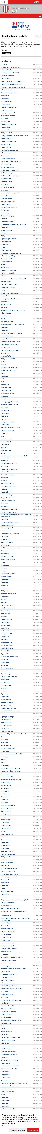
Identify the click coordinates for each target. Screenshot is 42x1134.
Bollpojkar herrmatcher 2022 (9, 1069)
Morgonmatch (5, 696)
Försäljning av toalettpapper (9, 676)
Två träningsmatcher (7, 531)
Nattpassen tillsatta (6, 774)
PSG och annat (5, 728)
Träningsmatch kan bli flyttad (9, 509)
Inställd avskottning (6, 825)
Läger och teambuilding (8, 486)
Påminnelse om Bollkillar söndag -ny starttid (14, 224)
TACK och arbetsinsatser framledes (11, 333)
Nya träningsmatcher (7, 851)
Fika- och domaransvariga (8, 512)
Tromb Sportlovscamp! (7, 1092)
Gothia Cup (4, 264)
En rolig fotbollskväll (7, 937)
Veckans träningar (6, 611)
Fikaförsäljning (5, 822)
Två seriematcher (6, 313)
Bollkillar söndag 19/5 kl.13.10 (9, 404)
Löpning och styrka (6, 419)
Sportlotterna (5, 791)
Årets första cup (5, 1049)
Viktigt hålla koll (5, 498)
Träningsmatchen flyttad (8, 422)
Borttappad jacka (6, 705)
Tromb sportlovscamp (7, 860)
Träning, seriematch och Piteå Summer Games (14, 136)
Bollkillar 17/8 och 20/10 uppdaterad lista (13, 310)
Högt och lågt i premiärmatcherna (10, 67)
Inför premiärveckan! (7, 70)
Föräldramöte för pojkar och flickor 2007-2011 (14, 1083)
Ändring (3, 453)
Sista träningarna (6, 241)
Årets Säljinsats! (5, 1080)
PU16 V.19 (4, 64)
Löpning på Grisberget (7, 717)
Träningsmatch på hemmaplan (10, 533)
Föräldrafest (4, 519)
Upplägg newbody (6, 173)
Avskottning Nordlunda (7, 483)
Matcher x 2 (4, 762)
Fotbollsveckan (5, 1003)
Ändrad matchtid (6, 442)
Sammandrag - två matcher (9, 877)
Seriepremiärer (5, 1043)
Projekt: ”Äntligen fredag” (8, 871)
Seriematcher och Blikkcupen (9, 284)
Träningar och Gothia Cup (8, 133)
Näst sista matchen (6, 101)
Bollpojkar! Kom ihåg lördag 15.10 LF (11, 1020)
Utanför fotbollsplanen (7, 808)
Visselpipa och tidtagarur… (8, 287)
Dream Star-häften (6, 1023)
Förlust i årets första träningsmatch (11, 84)
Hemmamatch (5, 410)
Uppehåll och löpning (7, 336)
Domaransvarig (5, 539)
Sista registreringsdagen (8, 559)
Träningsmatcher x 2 (7, 221)
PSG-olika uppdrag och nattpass (10, 427)
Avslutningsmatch (6, 722)
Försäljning (4, 233)
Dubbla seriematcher (7, 144)
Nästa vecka (4, 118)
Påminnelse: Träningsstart (8, 593)
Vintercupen (4, 551)
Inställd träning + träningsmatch (10, 170)
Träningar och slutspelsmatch (9, 107)
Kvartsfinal (4, 362)
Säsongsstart (5, 880)
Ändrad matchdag (6, 699)
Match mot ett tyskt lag (7, 980)
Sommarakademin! (6, 130)
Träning (3, 888)
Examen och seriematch (8, 748)
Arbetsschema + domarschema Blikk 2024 (13, 279)
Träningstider (5, 489)
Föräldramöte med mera (8, 854)
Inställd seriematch (6, 1014)
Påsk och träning (6, 820)
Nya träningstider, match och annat (11, 176)
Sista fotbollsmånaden (7, 928)
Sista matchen (5, 98)
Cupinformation (5, 694)
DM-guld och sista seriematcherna (11, 253)
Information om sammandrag (9, 874)
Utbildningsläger (6, 399)
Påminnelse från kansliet (8, 1109)
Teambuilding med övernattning (10, 522)
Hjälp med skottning (7, 834)
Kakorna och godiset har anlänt (10, 350)
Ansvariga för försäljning (8, 356)
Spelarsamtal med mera (8, 1089)
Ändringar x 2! (5, 210)
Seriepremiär (4, 156)
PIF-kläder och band (7, 725)
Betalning (3, 759)
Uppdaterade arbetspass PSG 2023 (11, 754)
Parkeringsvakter (6, 679)
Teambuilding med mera (8, 158)
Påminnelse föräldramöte (8, 631)
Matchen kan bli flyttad (7, 495)
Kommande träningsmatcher (9, 463)
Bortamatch (4, 396)
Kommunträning (5, 625)
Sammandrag (5, 213)
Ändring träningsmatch (7, 167)
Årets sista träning (6, 576)
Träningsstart (5, 227)
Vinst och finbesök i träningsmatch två (12, 81)
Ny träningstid (5, 545)
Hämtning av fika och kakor (9, 207)
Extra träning (4, 585)
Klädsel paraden (5, 971)
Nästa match (4, 688)
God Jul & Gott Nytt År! (7, 187)
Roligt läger (4, 447)
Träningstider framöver (7, 181)
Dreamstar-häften (6, 651)
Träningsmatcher (6, 579)
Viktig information (6, 1077)
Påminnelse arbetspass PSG (9, 974)
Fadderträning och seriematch (9, 367)
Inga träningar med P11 (7, 605)
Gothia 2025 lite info (7, 230)
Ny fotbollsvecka (6, 934)
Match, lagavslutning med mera (10, 908)
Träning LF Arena (6, 147)
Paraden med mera (6, 977)
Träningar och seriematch (8, 124)
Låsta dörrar (4, 1057)
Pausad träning (5, 1106)
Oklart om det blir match (8, 472)
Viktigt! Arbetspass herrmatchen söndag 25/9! (14, 900)
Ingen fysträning (5, 204)
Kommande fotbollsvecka (8, 1011)
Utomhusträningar (6, 782)
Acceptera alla (33, 1130)
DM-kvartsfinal (5, 353)
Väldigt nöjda (5, 865)
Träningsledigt (5, 1074)
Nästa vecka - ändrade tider (9, 868)
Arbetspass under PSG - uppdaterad (11, 989)
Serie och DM (5, 384)
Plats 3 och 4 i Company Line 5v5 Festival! (13, 87)
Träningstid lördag (6, 198)
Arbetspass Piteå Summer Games (11, 771)
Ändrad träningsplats (7, 668)
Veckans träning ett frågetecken (10, 1066)
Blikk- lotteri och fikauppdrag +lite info (12, 293)
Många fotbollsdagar (7, 702)
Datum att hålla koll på (7, 556)
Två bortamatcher (6, 390)
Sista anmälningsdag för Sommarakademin (13, 734)
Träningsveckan (5, 127)
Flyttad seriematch (6, 261)
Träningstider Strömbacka (8, 1051)
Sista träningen (5, 95)
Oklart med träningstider (8, 805)
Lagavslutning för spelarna (9, 239)
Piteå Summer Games (7, 994)
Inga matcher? (5, 536)
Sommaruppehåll (6, 966)
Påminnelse (4, 244)
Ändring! (3, 831)
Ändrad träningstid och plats (9, 656)
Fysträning (4, 218)
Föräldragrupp (5, 622)
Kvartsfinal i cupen (6, 316)
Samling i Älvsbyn (6, 281)
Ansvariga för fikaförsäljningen (10, 299)
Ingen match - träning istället (9, 469)
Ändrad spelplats (6, 304)
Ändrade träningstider (7, 757)
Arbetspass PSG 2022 (7, 1006)
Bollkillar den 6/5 (6, 785)
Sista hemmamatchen (7, 648)
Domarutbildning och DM (8, 370)
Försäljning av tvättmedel (8, 902)
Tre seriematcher (6, 915)
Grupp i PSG (4, 742)
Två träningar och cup (7, 983)
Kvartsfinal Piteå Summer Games (10, 342)
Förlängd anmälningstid (8, 500)
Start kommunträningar (7, 891)
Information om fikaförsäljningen (10, 1037)
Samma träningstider (7, 542)
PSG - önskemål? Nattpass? (9, 1009)
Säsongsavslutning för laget (9, 93)
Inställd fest (4, 478)
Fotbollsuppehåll (6, 719)
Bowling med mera (6, 814)
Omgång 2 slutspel (6, 110)
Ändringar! (4, 817)
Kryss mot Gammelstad (8, 75)
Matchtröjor (4, 602)
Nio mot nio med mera (7, 943)
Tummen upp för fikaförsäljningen (11, 1000)
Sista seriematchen (6, 642)
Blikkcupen (4, 307)
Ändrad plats (4, 665)
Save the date (5, 565)
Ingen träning (4, 582)
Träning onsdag (5, 1063)
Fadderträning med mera (8, 731)
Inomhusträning (5, 413)
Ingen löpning (5, 842)
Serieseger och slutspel (8, 113)
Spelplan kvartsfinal (6, 339)
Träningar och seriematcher (9, 948)
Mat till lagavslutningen (7, 608)
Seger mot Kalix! (5, 78)
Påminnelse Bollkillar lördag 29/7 (10, 711)
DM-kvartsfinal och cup (7, 321)
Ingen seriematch (6, 138)
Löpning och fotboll (7, 828)
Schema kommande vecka (8, 153)
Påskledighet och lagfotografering (11, 161)
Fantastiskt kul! (5, 940)
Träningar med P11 (6, 619)
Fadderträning (5, 682)
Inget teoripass (5, 614)
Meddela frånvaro (6, 923)
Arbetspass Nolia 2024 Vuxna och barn (12, 324)
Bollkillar (3, 319)
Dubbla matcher (5, 121)
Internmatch (4, 327)
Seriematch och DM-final (8, 259)
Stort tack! (4, 599)
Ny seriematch (5, 765)
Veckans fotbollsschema (8, 115)
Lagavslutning (5, 628)
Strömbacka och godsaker (15, 36)
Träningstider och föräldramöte (10, 1086)
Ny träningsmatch (6, 164)
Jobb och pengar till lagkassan (10, 256)
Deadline (3, 364)
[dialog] (21, 1122)
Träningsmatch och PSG (8, 359)
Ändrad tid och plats (7, 645)
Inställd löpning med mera (8, 708)
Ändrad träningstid (6, 267)
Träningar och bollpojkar (8, 946)
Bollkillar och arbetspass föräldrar (11, 779)
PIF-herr (3, 276)
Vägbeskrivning (5, 674)
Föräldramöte (5, 445)
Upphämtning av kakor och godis (10, 548)
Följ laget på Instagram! (8, 90)
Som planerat (5, 506)
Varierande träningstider (8, 201)
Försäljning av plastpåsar (8, 273)
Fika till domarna (5, 794)
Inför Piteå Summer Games (8, 986)
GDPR (2, 436)
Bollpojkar (4, 616)
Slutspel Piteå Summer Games (9, 344)
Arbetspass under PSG (7, 393)
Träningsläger (5, 1071)
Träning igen (4, 1103)
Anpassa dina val (7, 1126)
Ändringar (4, 480)
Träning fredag (5, 424)
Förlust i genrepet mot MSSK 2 (10, 73)
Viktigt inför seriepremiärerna (9, 1046)
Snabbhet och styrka (7, 862)
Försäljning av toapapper (8, 1040)
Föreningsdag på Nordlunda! (9, 402)
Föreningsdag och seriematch (9, 150)
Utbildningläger (5, 347)
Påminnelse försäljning (7, 216)
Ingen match (4, 492)
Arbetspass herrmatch (7, 525)
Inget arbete (4, 376)
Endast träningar (5, 104)
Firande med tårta (6, 250)
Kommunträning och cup (8, 573)
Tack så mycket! (5, 894)
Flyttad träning (5, 662)
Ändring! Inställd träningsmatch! (10, 193)
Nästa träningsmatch (7, 528)
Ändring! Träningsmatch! (8, 196)
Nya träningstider (6, 387)
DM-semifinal (5, 296)
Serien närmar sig (6, 811)
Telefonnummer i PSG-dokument (10, 768)
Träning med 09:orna (7, 857)
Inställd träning (5, 553)
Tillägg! (3, 290)
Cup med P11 (5, 654)
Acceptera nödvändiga (17, 1130)
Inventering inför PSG (7, 777)
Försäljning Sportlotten (7, 430)
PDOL (2, 382)
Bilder (2, 1026)
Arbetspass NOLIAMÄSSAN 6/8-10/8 (12, 957)
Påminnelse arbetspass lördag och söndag (13, 968)
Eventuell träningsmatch (8, 475)
